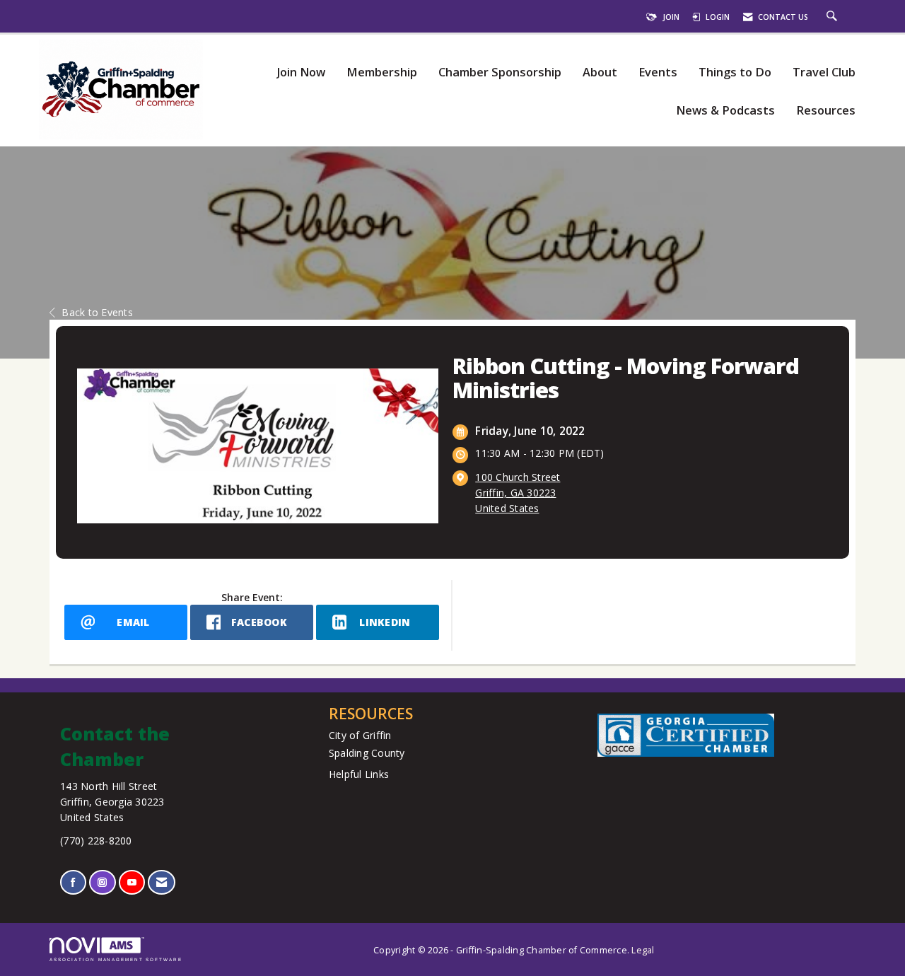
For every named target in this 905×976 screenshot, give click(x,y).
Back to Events (97, 312)
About (600, 72)
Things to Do (735, 72)
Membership (381, 72)
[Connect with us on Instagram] (102, 882)
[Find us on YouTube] (132, 882)
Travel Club (824, 72)
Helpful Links (359, 774)
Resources (826, 110)
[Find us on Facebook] (73, 882)
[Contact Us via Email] (161, 882)
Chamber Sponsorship (499, 72)
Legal (642, 950)
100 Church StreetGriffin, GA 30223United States (517, 492)
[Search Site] (834, 17)
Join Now (300, 72)
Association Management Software (115, 959)
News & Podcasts (725, 110)
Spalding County (367, 753)
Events (657, 72)
